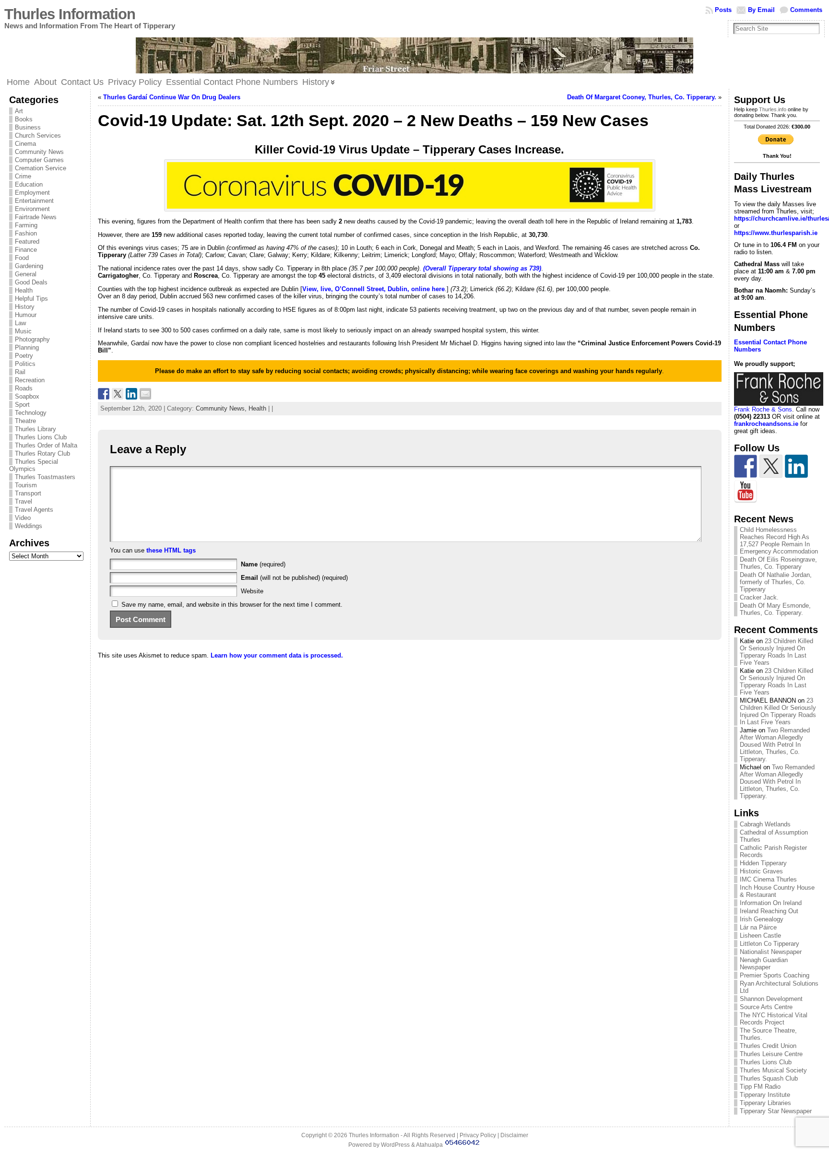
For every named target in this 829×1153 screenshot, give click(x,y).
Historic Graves (761, 871)
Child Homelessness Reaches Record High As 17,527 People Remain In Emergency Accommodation (779, 540)
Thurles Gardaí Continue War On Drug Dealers (171, 97)
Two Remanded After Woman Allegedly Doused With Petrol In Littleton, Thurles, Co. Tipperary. (775, 745)
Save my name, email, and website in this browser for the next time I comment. (232, 604)
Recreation (30, 380)
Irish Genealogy (761, 919)
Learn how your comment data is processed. (277, 655)
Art (19, 111)
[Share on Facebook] (103, 394)
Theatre (25, 420)
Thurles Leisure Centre (771, 1054)
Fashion (26, 233)
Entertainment (34, 200)
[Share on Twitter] (117, 394)
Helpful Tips (31, 298)
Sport (22, 404)
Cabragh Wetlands (765, 824)
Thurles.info (772, 109)
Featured (27, 241)
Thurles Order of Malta (46, 445)
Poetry (24, 355)
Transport (28, 493)
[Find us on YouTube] (745, 491)
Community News (39, 151)
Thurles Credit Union (768, 1045)
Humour (25, 314)
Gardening (29, 266)
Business (28, 127)
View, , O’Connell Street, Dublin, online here (373, 289)
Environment (32, 208)
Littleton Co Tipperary (769, 943)
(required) (263, 564)
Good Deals (31, 282)
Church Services (38, 135)
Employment (32, 192)
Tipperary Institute (765, 1094)
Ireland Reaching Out (769, 911)
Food (22, 257)
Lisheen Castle (760, 935)
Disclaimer (514, 1135)
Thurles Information (69, 14)
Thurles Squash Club (769, 1078)
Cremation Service (40, 168)
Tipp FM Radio (760, 1086)
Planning (27, 347)
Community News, (222, 408)
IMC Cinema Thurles (768, 879)
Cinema (25, 143)
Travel (23, 501)
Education (29, 184)
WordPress (395, 1144)
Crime (23, 176)
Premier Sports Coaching (774, 975)
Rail (20, 372)
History (25, 306)
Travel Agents (34, 509)
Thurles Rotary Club (42, 453)
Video (23, 517)
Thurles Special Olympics (33, 465)
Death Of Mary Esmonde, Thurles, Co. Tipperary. (775, 609)
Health (24, 290)
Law (20, 323)
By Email (761, 9)
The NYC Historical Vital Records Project (773, 1019)
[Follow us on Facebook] (745, 466)
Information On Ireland (771, 902)
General (25, 274)
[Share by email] (145, 394)
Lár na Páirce (758, 927)
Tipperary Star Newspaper (776, 1111)
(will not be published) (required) (294, 577)
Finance (26, 249)
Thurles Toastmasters (45, 477)
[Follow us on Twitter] (770, 466)
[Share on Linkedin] (131, 394)
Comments (806, 9)
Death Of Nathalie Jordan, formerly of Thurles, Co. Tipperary (776, 582)
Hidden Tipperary (763, 863)
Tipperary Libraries (765, 1102)
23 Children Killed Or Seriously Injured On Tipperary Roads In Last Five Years (776, 651)
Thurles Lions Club (41, 437)
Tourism (26, 485)
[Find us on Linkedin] (796, 466)
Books (24, 119)
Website (252, 591)
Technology (31, 412)
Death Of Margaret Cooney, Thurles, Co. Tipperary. (641, 97)
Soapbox (27, 396)
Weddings (28, 525)
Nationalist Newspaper (771, 951)
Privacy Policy (478, 1135)
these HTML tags (171, 550)
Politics (25, 363)
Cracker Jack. (759, 597)
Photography (32, 339)
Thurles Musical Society (773, 1070)
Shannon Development (771, 998)
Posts (723, 9)
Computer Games (39, 160)
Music (23, 331)
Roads (24, 388)
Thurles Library (35, 429)
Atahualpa (429, 1144)
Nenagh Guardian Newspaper (764, 963)
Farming (26, 225)
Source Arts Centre (766, 1007)
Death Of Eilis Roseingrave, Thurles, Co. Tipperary (778, 563)
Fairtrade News (36, 217)
